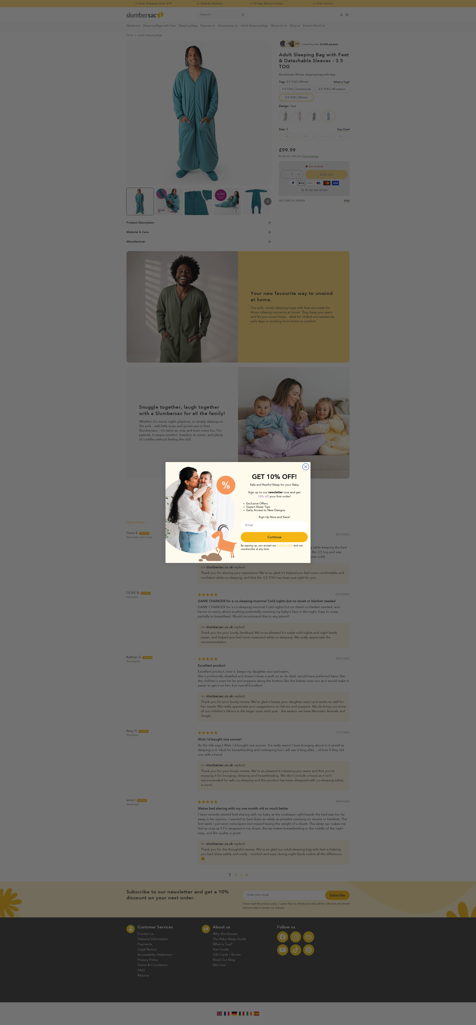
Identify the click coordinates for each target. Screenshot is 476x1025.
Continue (274, 537)
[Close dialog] (306, 467)
